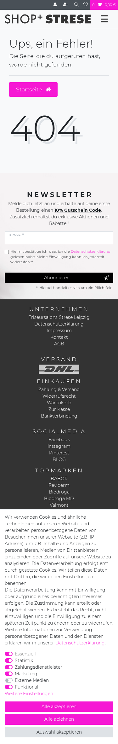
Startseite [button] (29, 89)
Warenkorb (59, 403)
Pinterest (59, 453)
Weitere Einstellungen (29, 693)
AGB (59, 344)
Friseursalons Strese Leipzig (59, 317)
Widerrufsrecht (59, 396)
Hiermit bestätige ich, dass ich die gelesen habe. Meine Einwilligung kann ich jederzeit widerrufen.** (60, 256)
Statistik (24, 660)
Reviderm (59, 485)
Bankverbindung (59, 416)
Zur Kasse (59, 409)
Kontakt (59, 337)
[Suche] (76, 5)
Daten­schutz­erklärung (80, 643)
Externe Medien (32, 680)
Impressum (59, 330)
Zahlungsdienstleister (38, 667)
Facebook (59, 439)
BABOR (59, 479)
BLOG (59, 459)
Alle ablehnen (59, 719)
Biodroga (59, 492)
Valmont (59, 505)
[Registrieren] (66, 5)
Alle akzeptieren (59, 706)
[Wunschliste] (85, 5)
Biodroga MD (59, 498)
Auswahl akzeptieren (59, 732)
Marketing (26, 674)
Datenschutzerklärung (59, 324)
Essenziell (25, 654)
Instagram (59, 446)
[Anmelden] (55, 5)
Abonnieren (57, 277)
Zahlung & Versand (59, 389)
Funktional (26, 687)
